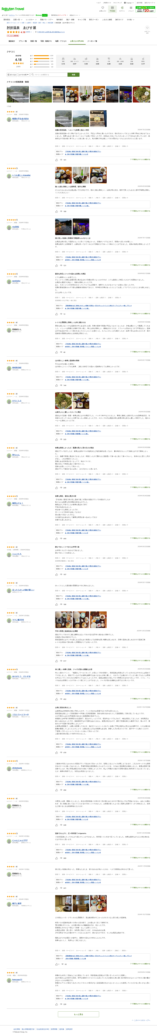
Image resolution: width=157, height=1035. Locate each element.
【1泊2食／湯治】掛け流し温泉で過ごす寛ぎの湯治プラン (83, 151)
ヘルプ (98, 3)
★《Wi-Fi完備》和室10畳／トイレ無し (77, 206)
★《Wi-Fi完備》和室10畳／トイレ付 (76, 154)
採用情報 (54, 1029)
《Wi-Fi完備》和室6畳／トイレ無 (75, 959)
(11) (46, 41)
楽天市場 (139, 3)
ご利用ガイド (107, 3)
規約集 (61, 1029)
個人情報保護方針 (28, 1029)
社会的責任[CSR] (43, 1029)
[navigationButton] (147, 93)
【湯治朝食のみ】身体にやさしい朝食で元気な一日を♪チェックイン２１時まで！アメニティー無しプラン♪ (98, 306)
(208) (77, 41)
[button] (18, 94)
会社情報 (16, 1029)
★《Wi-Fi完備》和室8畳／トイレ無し (77, 434)
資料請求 (69, 1029)
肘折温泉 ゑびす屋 (21, 27)
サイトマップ (117, 3)
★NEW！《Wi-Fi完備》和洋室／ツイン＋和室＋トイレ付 (83, 260)
